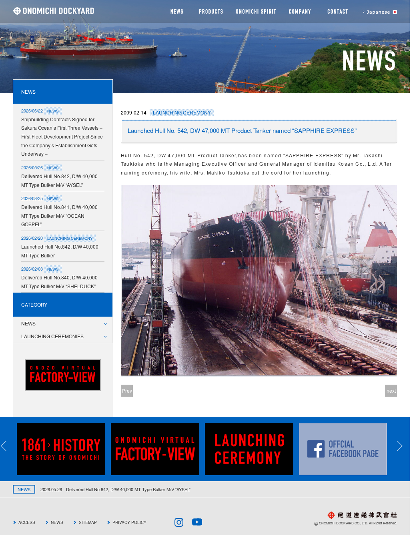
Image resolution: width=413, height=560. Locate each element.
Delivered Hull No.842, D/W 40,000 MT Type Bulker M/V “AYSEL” (59, 180)
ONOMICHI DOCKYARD (53, 10)
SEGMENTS (211, 11)
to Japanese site (376, 11)
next (391, 390)
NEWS (176, 11)
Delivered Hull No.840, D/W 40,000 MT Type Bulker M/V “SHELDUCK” (59, 281)
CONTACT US (337, 11)
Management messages (256, 11)
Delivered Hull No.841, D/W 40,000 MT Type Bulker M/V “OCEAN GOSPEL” (59, 215)
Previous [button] (9, 446)
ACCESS (26, 522)
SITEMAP (88, 522)
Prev (127, 390)
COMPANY (300, 11)
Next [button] (405, 446)
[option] (64, 449)
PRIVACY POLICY (129, 522)
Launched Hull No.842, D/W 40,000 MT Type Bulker (59, 251)
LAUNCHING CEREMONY (182, 112)
